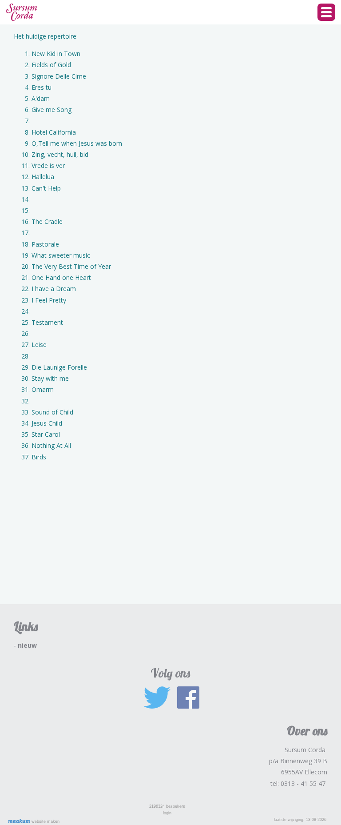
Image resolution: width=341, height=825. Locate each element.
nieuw (27, 645)
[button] (326, 12)
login (167, 813)
